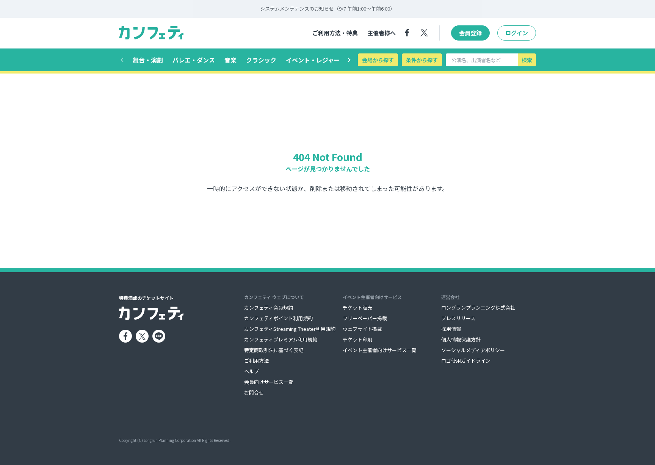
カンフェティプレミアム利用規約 (280, 339)
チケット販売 (357, 307)
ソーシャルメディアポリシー (473, 350)
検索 (527, 60)
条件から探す (422, 60)
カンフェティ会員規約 (268, 307)
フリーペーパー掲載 (365, 318)
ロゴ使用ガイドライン (465, 360)
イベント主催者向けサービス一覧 (380, 350)
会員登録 (470, 33)
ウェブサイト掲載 (362, 328)
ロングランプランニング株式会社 (478, 307)
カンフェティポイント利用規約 (278, 318)
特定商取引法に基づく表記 (273, 350)
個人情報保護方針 (461, 339)
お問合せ (254, 392)
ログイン (516, 33)
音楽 (230, 60)
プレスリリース (458, 318)
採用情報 (451, 328)
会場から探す (378, 60)
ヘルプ (251, 371)
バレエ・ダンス (193, 60)
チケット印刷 (357, 339)
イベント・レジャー (313, 60)
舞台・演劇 (148, 60)
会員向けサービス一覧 (268, 381)
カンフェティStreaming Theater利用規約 (289, 328)
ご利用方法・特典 (335, 33)
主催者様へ (381, 33)
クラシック (261, 60)
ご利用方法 (256, 360)
